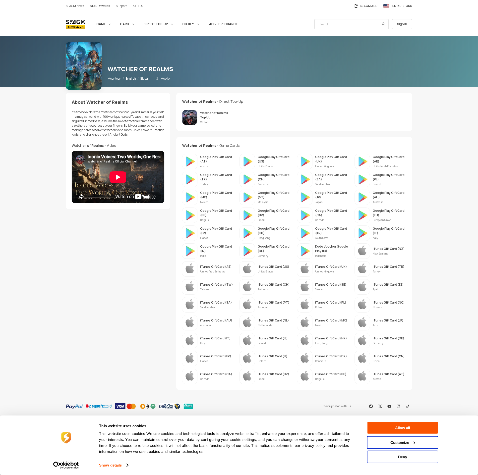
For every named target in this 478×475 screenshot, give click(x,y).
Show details (110, 465)
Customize (399, 442)
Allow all (402, 428)
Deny (402, 457)
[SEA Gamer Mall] (75, 24)
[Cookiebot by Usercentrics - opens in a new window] (66, 465)
